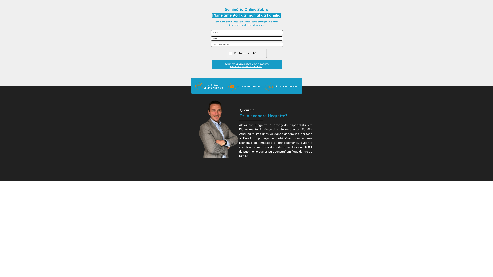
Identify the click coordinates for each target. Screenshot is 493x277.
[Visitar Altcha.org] (261, 53)
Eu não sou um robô (245, 53)
